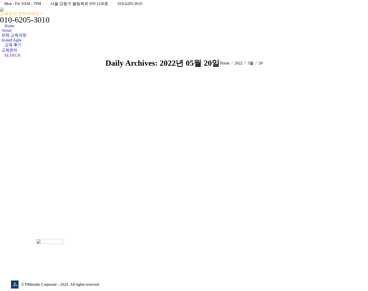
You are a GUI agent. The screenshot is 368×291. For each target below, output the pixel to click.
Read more (20, 222)
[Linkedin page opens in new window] (111, 261)
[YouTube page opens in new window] (104, 261)
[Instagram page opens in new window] (119, 261)
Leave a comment (46, 162)
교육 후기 (19, 162)
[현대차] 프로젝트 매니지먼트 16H (49, 155)
